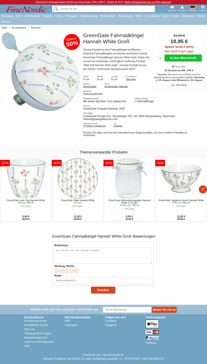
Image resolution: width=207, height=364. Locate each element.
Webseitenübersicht (35, 337)
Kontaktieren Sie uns (36, 325)
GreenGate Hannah (116, 86)
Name (57, 275)
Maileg (201, 16)
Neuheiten (7, 16)
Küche (59, 16)
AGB (67, 320)
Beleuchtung (125, 16)
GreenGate (188, 16)
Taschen (131, 79)
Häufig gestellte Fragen (37, 333)
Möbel (138, 16)
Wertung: (64, 266)
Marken (5, 22)
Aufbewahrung (89, 16)
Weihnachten (32, 16)
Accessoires (152, 16)
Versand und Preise (35, 320)
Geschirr (48, 16)
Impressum (71, 325)
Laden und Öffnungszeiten (39, 341)
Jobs (27, 346)
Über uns (29, 329)
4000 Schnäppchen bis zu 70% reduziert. (147, 2)
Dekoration (71, 16)
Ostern (165, 16)
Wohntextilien (108, 16)
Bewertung (61, 245)
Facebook (111, 320)
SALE (19, 16)
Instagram (110, 325)
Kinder (176, 16)
